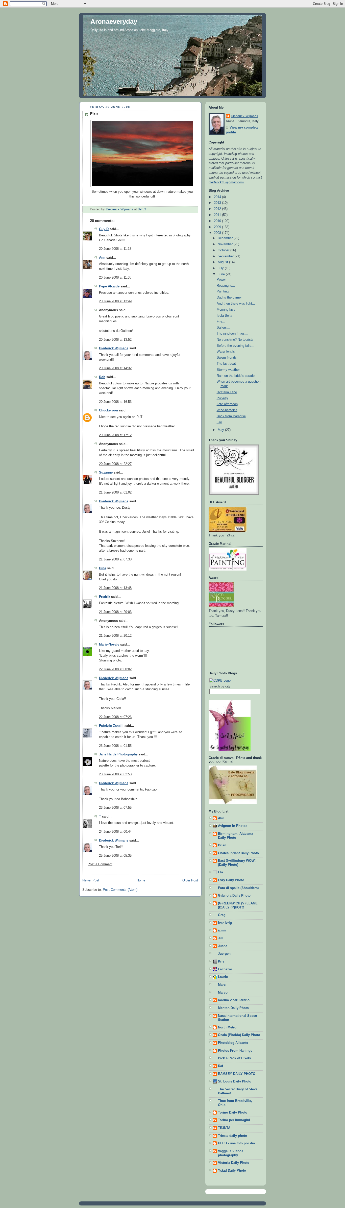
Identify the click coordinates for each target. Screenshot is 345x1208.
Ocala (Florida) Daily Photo (239, 1035)
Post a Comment (100, 864)
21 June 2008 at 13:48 (115, 588)
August (223, 262)
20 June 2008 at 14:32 (115, 368)
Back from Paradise (231, 416)
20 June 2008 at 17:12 (115, 435)
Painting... (224, 291)
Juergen (224, 953)
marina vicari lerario (234, 1000)
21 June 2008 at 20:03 (115, 612)
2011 (218, 215)
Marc (222, 985)
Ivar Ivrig (225, 923)
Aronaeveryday (113, 21)
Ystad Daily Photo (232, 1170)
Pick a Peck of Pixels (234, 1058)
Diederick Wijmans (113, 348)
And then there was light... (236, 303)
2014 (218, 197)
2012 (218, 209)
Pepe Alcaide (109, 286)
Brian (222, 845)
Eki (220, 872)
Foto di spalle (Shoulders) (238, 888)
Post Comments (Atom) (120, 890)
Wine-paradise (227, 410)
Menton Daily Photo (233, 1008)
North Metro (227, 1027)
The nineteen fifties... (232, 333)
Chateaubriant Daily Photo (238, 853)
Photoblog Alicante (233, 1043)
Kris (221, 961)
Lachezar (225, 969)
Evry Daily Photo (231, 880)
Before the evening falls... (235, 346)
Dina (102, 568)
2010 (218, 221)
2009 (218, 227)
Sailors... (223, 327)
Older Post (190, 880)
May (221, 430)
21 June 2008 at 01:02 (115, 492)
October (224, 250)
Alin (221, 818)
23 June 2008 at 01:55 (115, 746)
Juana (222, 946)
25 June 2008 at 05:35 (115, 855)
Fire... (221, 321)
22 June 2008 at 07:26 (115, 717)
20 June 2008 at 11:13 (115, 249)
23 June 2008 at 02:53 (115, 774)
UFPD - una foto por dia (236, 1143)
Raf (220, 1066)
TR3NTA (224, 1128)
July (221, 268)
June (222, 274)
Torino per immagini (234, 1120)
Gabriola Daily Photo (234, 895)
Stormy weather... (229, 370)
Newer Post (90, 880)
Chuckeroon (108, 410)
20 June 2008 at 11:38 (115, 277)
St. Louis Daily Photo (234, 1081)
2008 (218, 233)
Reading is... (226, 285)
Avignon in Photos (232, 826)
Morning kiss (226, 309)
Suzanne (106, 472)
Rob (102, 377)
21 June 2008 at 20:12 (115, 635)
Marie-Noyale (109, 644)
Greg (222, 915)
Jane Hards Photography (118, 754)
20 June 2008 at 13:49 (115, 301)
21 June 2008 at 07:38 (115, 559)
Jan (219, 422)
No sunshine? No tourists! (236, 339)
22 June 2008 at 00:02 (115, 669)
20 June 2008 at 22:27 (115, 464)
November (226, 244)
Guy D (104, 229)
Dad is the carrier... (230, 297)
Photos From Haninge (235, 1050)
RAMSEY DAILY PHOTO (236, 1074)
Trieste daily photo (232, 1136)
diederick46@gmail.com (226, 182)
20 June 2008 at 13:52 (115, 339)
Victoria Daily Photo (233, 1163)
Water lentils (226, 351)
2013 (218, 203)
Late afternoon (227, 404)
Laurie (223, 977)
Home (141, 880)
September (226, 256)
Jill (220, 938)
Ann (102, 257)
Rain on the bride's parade (236, 376)
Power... (223, 279)
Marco (223, 992)
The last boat (226, 363)
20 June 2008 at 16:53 (115, 402)
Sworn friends (227, 357)
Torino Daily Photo (232, 1112)
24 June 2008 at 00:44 (115, 831)
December (226, 238)
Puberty (222, 398)
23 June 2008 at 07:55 (115, 807)
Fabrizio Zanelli (111, 726)
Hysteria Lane (227, 392)
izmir (222, 930)
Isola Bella (224, 315)
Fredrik (104, 597)
